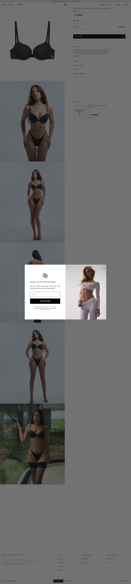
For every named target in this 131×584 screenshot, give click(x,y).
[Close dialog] (103, 266)
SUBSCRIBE (45, 301)
